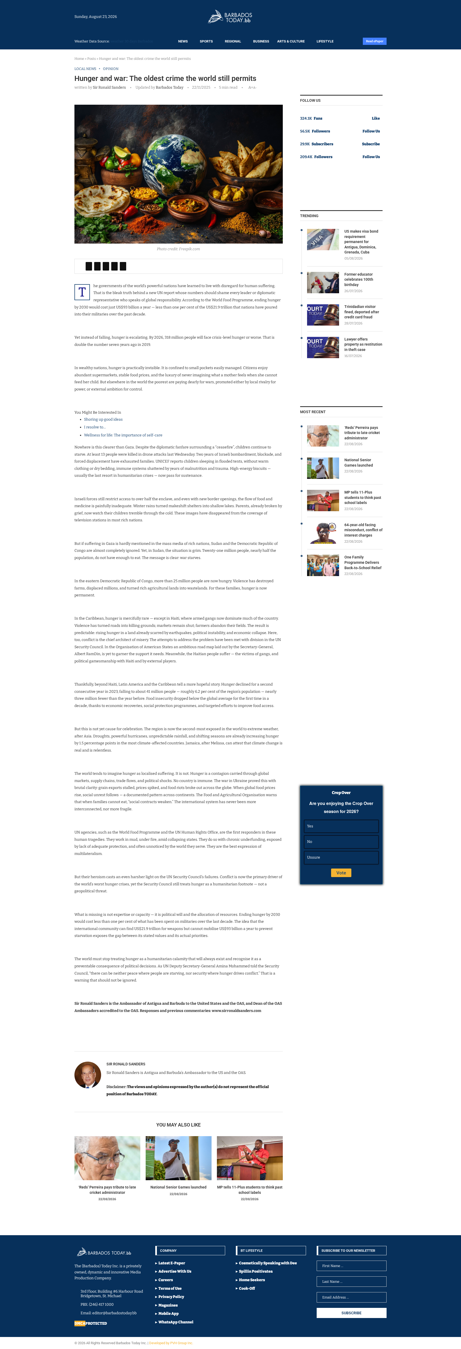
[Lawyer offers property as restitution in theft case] (323, 347)
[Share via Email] (123, 266)
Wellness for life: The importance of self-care (123, 435)
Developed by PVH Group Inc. (171, 1343)
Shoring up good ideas (103, 419)
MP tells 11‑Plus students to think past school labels (362, 497)
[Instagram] (369, 16)
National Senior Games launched (178, 1187)
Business (261, 41)
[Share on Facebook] (89, 266)
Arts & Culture (291, 41)
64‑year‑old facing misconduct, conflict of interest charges (363, 530)
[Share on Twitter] (97, 266)
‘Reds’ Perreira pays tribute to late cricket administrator (362, 432)
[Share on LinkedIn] (106, 266)
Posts (91, 59)
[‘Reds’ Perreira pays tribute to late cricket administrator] (107, 1158)
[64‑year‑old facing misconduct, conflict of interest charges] (323, 533)
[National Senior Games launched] (179, 1158)
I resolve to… (95, 427)
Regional (233, 41)
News (183, 41)
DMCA (79, 1323)
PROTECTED (96, 1323)
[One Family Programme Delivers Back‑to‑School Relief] (323, 565)
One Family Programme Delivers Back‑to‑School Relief (362, 562)
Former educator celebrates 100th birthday (358, 279)
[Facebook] (372, 16)
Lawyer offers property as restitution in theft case (363, 344)
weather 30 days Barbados (131, 41)
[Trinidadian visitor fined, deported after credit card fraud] (323, 315)
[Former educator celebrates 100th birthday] (323, 282)
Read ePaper (374, 41)
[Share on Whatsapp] (114, 266)
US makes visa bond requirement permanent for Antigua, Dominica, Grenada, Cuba (361, 241)
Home (79, 59)
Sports (206, 41)
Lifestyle (325, 41)
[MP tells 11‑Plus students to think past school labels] (250, 1158)
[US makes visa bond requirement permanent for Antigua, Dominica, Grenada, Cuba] (323, 239)
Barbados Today (169, 87)
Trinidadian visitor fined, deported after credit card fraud (361, 311)
